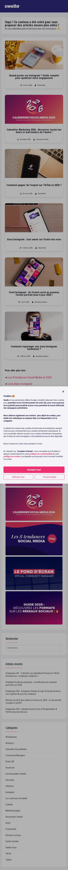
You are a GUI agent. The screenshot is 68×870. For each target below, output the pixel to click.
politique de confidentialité (41, 454)
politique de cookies (11, 456)
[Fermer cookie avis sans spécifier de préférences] (63, 391)
